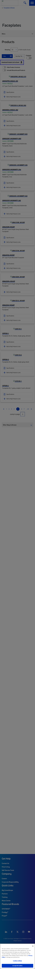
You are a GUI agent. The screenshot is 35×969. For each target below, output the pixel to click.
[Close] (33, 946)
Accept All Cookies (17, 965)
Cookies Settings (17, 961)
